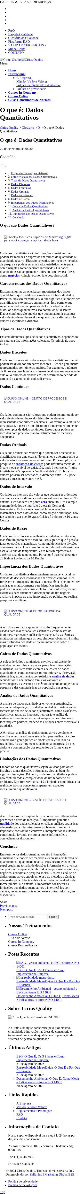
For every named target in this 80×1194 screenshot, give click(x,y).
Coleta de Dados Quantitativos (30, 206)
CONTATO (16, 52)
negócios (14, 275)
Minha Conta (16, 49)
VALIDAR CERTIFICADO (27, 45)
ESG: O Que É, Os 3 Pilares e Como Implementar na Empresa (40, 972)
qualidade (7, 823)
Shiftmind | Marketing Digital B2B (52, 1174)
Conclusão (18, 217)
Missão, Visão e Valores (31, 81)
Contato (21, 1118)
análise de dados (63, 676)
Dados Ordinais (20, 191)
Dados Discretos (20, 184)
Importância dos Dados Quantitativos (32, 202)
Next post (6, 909)
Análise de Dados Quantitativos (30, 210)
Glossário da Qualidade (23, 38)
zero (44, 502)
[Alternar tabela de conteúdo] (3, 166)
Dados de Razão (20, 199)
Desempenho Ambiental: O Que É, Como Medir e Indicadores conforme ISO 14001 (47, 997)
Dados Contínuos (21, 187)
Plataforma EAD (19, 41)
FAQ (11, 30)
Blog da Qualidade (20, 34)
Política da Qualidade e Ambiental (38, 85)
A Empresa (23, 77)
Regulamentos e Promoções (34, 1110)
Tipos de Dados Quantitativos (28, 180)
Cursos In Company (21, 941)
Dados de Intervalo (22, 195)
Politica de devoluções (22, 1185)
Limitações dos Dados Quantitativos (33, 213)
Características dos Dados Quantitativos (34, 176)
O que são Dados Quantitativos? (29, 173)
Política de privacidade (31, 89)
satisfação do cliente (29, 464)
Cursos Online (17, 934)
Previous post (8, 905)
